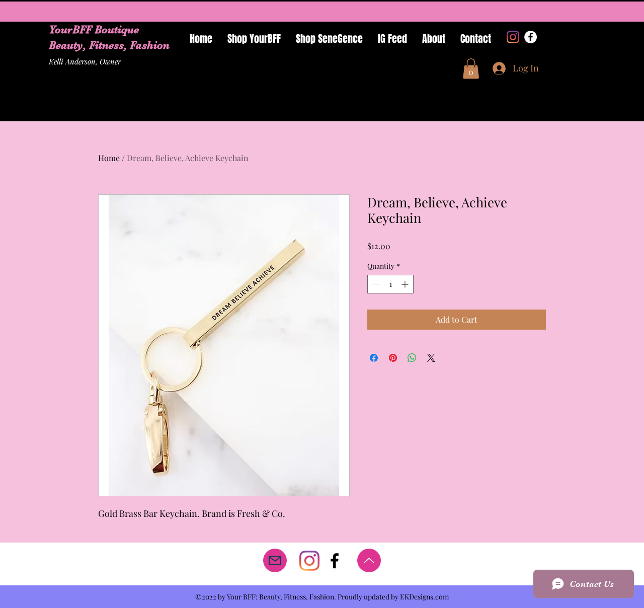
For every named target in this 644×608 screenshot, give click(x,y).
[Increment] (405, 284)
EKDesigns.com (424, 596)
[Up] (369, 560)
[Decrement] (375, 284)
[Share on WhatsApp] (412, 358)
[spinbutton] (390, 284)
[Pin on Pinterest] (393, 358)
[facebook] (335, 561)
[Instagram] (513, 37)
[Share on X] (431, 358)
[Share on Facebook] (374, 358)
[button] (470, 68)
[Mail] (275, 560)
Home (109, 158)
